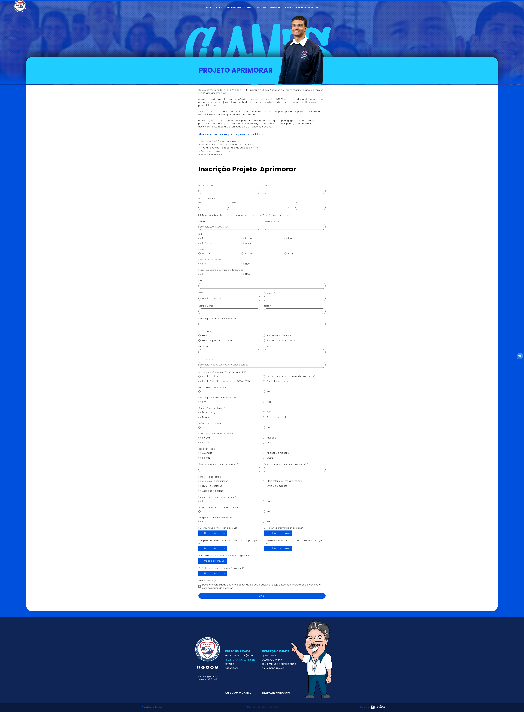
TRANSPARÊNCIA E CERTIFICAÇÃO (277, 664)
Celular (202, 221)
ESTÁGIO (229, 664)
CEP (200, 293)
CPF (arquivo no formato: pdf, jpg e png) (283, 528)
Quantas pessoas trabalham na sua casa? (286, 464)
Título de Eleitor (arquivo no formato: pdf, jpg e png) (223, 555)
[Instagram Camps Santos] (216, 667)
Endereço (269, 293)
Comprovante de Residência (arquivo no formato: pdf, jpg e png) (227, 542)
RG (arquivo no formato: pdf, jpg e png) (217, 528)
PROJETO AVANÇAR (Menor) (239, 655)
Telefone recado (272, 221)
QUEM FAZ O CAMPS (272, 659)
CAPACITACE (232, 668)
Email (266, 185)
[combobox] (262, 207)
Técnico (267, 346)
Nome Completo (206, 185)
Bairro (267, 306)
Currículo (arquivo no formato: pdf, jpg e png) (221, 568)
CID (200, 280)
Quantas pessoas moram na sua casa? (219, 464)
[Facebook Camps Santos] (198, 667)
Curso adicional (206, 359)
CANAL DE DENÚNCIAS (273, 668)
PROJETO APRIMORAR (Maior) (240, 659)
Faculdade (203, 346)
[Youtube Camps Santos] (212, 667)
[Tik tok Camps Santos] (203, 667)
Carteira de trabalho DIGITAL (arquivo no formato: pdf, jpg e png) (293, 542)
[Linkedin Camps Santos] (207, 667)
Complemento (205, 306)
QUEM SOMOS (269, 655)
